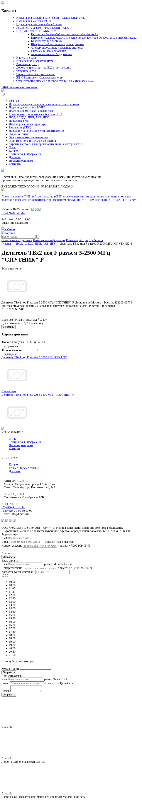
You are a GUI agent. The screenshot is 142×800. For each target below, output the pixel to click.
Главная (14, 100)
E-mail (5, 541)
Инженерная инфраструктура (34, 60)
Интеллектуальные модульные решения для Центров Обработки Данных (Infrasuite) (84, 37)
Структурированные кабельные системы (57, 47)
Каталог (14, 150)
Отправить (9, 557)
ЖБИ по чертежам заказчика (19, 87)
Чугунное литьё (26, 70)
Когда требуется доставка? (18, 571)
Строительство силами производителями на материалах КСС (55, 80)
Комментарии (10, 668)
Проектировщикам (21, 160)
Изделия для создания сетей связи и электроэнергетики (51, 17)
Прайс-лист (96, 240)
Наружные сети (26, 57)
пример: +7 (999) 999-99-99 (75, 567)
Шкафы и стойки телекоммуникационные (57, 44)
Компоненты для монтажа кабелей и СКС (42, 27)
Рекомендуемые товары (24, 467)
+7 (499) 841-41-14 (13, 213)
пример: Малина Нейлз (57, 564)
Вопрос (6, 553)
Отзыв (5, 690)
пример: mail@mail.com (59, 541)
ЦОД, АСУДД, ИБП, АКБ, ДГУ (36, 31)
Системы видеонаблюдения (48, 50)
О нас (12, 147)
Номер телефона (11, 545)
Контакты (15, 164)
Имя (4, 537)
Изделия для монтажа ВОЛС (34, 21)
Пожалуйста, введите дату (18, 661)
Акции (83, 240)
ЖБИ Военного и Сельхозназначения (39, 77)
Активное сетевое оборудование (51, 54)
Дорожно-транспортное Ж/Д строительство (43, 67)
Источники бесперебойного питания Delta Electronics (64, 34)
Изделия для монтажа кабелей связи (39, 24)
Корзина (9, 233)
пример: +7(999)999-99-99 (74, 545)
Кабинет (9, 229)
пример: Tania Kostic (55, 679)
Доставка (15, 157)
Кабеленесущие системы (46, 40)
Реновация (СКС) (27, 64)
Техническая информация (25, 154)
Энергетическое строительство (35, 74)
